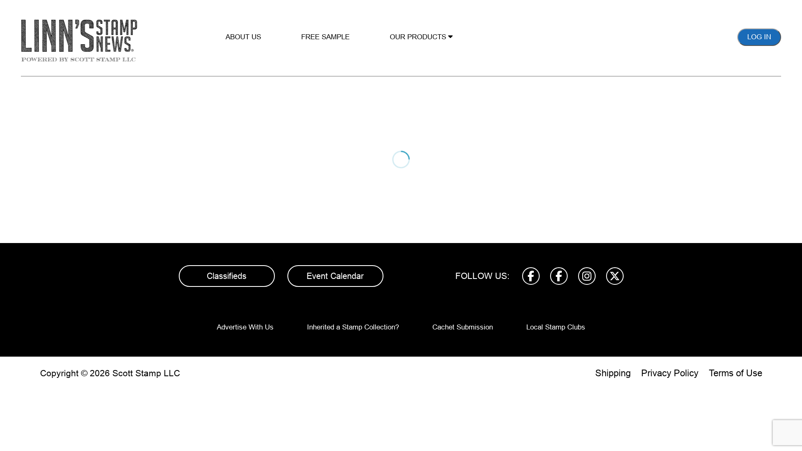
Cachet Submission (462, 327)
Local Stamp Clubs (555, 327)
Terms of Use (735, 373)
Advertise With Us (245, 327)
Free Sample (325, 37)
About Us (243, 37)
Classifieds (226, 276)
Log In (759, 37)
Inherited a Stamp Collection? (353, 327)
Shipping (613, 373)
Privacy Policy (669, 373)
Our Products (419, 37)
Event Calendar (335, 276)
